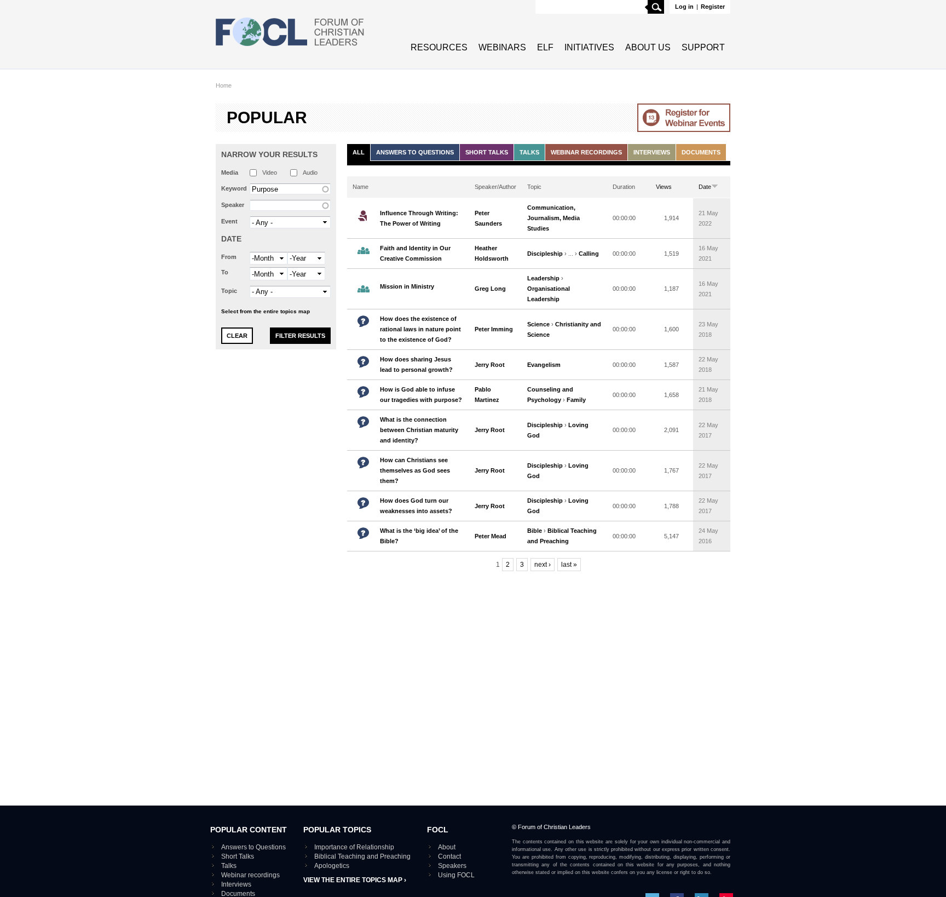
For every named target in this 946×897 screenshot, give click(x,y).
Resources (439, 47)
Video (269, 172)
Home (224, 85)
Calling (589, 253)
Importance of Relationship (354, 847)
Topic (229, 291)
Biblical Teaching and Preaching (362, 856)
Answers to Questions (415, 152)
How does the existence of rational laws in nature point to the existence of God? (420, 329)
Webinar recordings (586, 152)
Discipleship (545, 253)
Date (231, 238)
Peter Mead (490, 536)
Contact (449, 856)
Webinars (502, 47)
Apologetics (331, 866)
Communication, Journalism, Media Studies (553, 218)
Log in (684, 6)
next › (542, 564)
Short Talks (486, 152)
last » (569, 564)
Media (229, 172)
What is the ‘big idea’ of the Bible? (419, 535)
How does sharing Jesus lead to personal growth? (416, 364)
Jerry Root (490, 364)
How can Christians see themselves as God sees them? (415, 470)
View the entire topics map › (354, 880)
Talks (529, 152)
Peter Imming (494, 329)
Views (664, 186)
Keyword (234, 188)
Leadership (543, 278)
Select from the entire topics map (265, 311)
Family (576, 399)
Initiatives (589, 47)
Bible (534, 530)
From (228, 257)
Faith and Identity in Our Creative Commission (415, 253)
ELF (545, 47)
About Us (648, 47)
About (446, 847)
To (224, 272)
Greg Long (490, 288)
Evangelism (544, 364)
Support (703, 47)
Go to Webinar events (683, 118)
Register (713, 6)
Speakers (452, 866)
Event (229, 221)
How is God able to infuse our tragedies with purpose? (421, 394)
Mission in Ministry (407, 286)
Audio (310, 172)
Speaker (232, 205)
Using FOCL (456, 875)
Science (538, 324)
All (359, 152)
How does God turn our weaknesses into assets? (416, 505)
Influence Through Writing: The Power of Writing (419, 218)
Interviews (651, 152)
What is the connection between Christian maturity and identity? (419, 430)
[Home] (290, 47)
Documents (701, 152)
